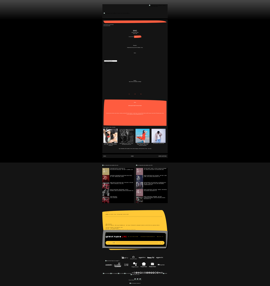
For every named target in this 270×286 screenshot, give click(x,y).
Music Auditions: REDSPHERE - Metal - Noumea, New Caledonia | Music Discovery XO (121, 190)
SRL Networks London (150, 113)
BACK (105, 156)
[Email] (133, 105)
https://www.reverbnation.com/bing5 (135, 81)
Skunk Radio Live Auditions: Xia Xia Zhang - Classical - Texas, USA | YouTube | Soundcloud (142, 144)
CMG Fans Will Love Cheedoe (113, 197)
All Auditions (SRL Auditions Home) (126, 148)
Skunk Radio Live (144, 113)
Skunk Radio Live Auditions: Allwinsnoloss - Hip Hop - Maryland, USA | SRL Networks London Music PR (155, 183)
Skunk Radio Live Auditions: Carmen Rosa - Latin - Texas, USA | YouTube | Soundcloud (110, 144)
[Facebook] (137, 105)
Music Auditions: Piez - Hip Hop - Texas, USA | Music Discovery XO (126, 144)
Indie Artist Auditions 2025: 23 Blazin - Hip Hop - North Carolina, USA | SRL (121, 183)
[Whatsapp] (130, 105)
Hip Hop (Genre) (142, 148)
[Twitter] (140, 105)
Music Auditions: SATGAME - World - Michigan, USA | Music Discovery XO (155, 190)
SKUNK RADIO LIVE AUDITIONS (109, 24)
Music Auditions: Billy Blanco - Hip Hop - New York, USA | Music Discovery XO (155, 176)
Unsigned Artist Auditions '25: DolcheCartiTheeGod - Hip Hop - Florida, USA (121, 169)
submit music (135, 113)
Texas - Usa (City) (148, 148)
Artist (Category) (136, 148)
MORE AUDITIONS (162, 156)
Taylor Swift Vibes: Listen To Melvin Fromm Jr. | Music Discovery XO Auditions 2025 (155, 169)
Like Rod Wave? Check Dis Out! (158, 143)
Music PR (155, 113)
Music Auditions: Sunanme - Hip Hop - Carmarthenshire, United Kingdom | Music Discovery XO (154, 197)
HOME (132, 156)
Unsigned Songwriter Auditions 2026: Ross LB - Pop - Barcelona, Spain (121, 176)
